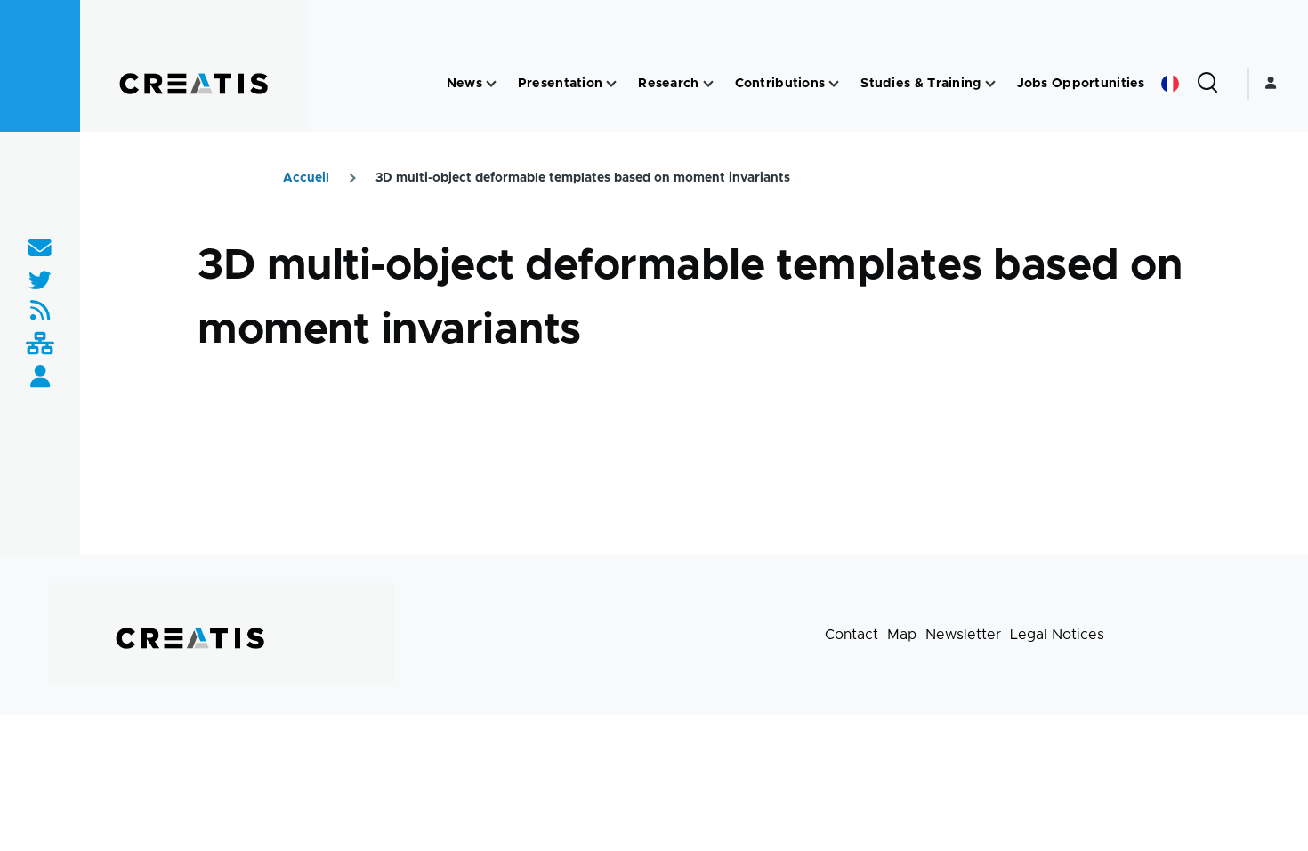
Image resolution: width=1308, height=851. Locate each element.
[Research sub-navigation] (708, 84)
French (1170, 84)
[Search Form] (1207, 84)
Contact (851, 635)
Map (901, 635)
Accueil (306, 178)
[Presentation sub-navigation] (611, 84)
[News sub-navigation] (491, 84)
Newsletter (963, 635)
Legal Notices (1057, 635)
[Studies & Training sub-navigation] (990, 84)
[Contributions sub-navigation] (834, 84)
